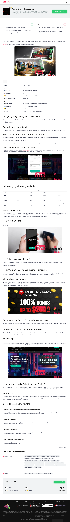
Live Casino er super (26, 150)
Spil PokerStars (59, 11)
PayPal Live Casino (49, 465)
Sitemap (42, 501)
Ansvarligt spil (24, 503)
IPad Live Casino (39, 473)
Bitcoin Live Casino (55, 460)
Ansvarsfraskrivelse (55, 501)
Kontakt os (46, 503)
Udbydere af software (33, 501)
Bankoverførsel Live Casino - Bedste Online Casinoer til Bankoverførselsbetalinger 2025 (42, 456)
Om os (39, 501)
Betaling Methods (25, 501)
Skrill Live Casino (28, 467)
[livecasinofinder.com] (7, 1)
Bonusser (19, 501)
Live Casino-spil (14, 501)
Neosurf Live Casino (29, 465)
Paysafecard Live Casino (60, 465)
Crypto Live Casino (29, 462)
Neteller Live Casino (39, 465)
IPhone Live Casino (48, 473)
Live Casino (8, 501)
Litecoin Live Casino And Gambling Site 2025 (54, 462)
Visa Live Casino (37, 467)
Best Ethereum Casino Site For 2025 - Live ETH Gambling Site (37, 460)
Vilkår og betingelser (31, 503)
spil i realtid (5, 44)
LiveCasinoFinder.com (6, 19)
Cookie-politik (61, 501)
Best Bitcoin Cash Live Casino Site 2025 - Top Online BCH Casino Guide (39, 458)
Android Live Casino (29, 473)
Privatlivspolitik (47, 501)
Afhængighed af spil (40, 503)
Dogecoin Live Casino (39, 462)
